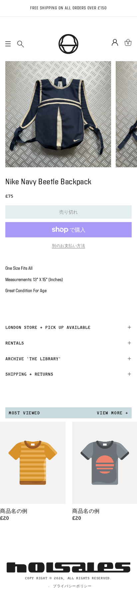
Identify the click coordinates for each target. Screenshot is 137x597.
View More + (112, 412)
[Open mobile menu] (8, 44)
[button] (68, 327)
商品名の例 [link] (14, 511)
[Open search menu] (20, 44)
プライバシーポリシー (72, 586)
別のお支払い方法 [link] (68, 245)
